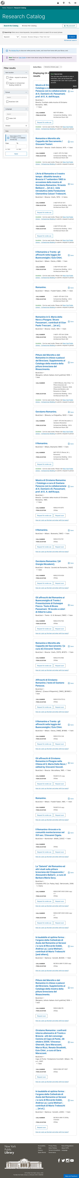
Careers (40, 1150)
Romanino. (41, 287)
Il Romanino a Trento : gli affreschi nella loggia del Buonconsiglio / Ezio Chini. (49, 255)
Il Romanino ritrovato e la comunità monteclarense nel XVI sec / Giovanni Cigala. (50, 832)
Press (39, 1148)
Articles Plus (15, 50)
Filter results (10, 68)
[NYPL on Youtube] (72, 1160)
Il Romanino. (42, 443)
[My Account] (58, 3)
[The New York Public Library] (3, 3)
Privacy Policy (53, 1146)
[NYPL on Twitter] (63, 1160)
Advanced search (70, 40)
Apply (16, 154)
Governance (52, 1152)
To (17, 143)
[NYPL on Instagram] (68, 1160)
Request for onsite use (44, 122)
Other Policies (53, 1148)
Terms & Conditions (54, 1150)
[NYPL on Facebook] (59, 1160)
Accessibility (41, 1146)
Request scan (59, 515)
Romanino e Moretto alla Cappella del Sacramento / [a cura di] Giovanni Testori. (50, 646)
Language (64, 1150)
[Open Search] (69, 3)
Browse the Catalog (29, 26)
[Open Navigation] (75, 3)
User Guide (22, 57)
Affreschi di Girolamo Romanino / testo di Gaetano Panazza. (50, 683)
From (7, 143)
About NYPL (65, 1148)
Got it (75, 86)
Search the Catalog (11, 26)
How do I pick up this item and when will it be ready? (52, 520)
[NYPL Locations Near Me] (64, 3)
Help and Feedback (71, 1176)
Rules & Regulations (67, 1146)
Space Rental (42, 1152)
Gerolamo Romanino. (46, 411)
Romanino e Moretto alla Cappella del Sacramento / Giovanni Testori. (49, 141)
